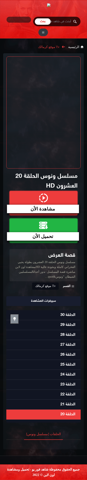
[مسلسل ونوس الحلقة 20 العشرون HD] (43, 112)
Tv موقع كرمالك (49, 47)
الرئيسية (73, 47)
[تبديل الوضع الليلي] (15, 319)
